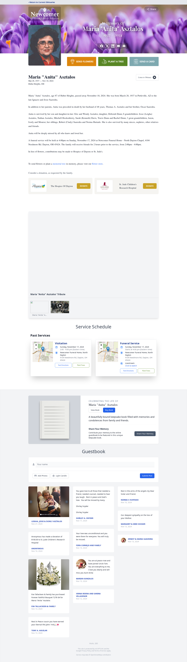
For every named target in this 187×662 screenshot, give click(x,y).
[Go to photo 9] (53, 514)
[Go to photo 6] (48, 514)
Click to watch (131, 365)
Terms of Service (100, 651)
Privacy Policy (86, 651)
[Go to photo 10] (54, 514)
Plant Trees (81, 365)
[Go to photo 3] (43, 514)
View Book (95, 410)
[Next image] (66, 501)
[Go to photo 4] (45, 514)
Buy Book (109, 410)
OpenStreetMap (96, 655)
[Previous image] (30, 501)
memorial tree (59, 163)
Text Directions (63, 365)
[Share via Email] (118, 46)
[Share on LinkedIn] (113, 46)
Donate (83, 186)
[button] (42, 349)
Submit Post (147, 475)
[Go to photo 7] (50, 514)
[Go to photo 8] (51, 514)
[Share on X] (107, 46)
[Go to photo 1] (40, 514)
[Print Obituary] (124, 46)
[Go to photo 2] (42, 514)
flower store (97, 163)
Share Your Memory (145, 433)
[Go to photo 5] (46, 514)
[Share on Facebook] (101, 46)
